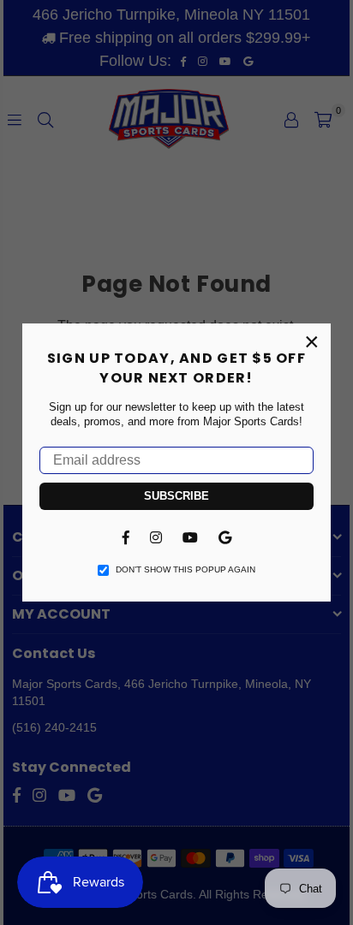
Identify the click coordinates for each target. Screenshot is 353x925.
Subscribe (176, 495)
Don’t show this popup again (185, 569)
